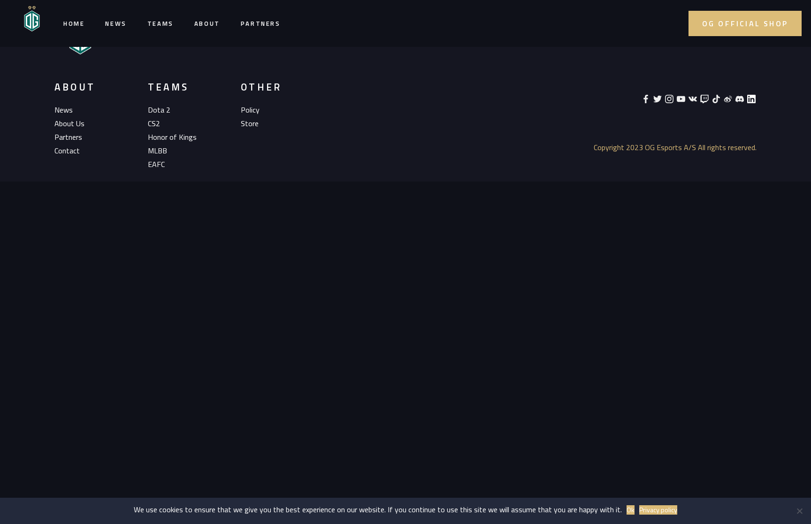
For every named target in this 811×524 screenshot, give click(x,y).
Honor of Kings (172, 137)
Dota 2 (159, 109)
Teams (160, 23)
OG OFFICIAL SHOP (745, 23)
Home (73, 23)
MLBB (157, 150)
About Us (69, 123)
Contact (67, 150)
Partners (261, 23)
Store (250, 123)
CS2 (154, 123)
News (115, 23)
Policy (250, 109)
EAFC (156, 164)
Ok (631, 510)
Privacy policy (658, 510)
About (207, 23)
